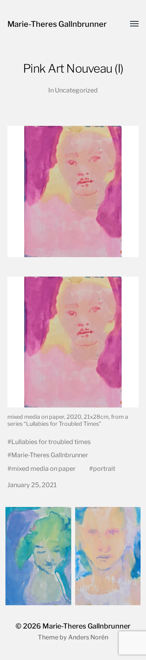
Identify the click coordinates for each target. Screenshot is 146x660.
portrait (104, 468)
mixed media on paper (43, 468)
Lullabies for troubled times (51, 442)
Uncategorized (76, 90)
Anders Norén (88, 637)
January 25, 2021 (32, 485)
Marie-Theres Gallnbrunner (57, 24)
